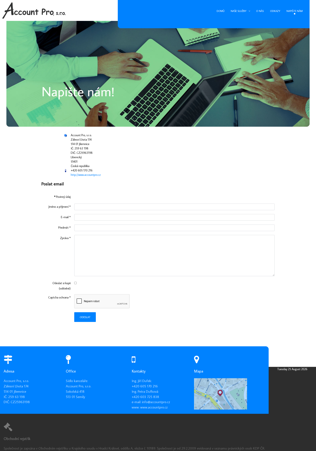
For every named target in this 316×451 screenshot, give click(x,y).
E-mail (66, 217)
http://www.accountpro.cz (86, 175)
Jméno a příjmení (59, 206)
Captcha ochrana (59, 297)
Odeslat (85, 317)
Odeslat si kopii (61, 283)
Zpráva (65, 238)
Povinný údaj (62, 197)
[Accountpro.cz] (34, 9)
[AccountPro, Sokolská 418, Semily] (220, 393)
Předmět (64, 227)
